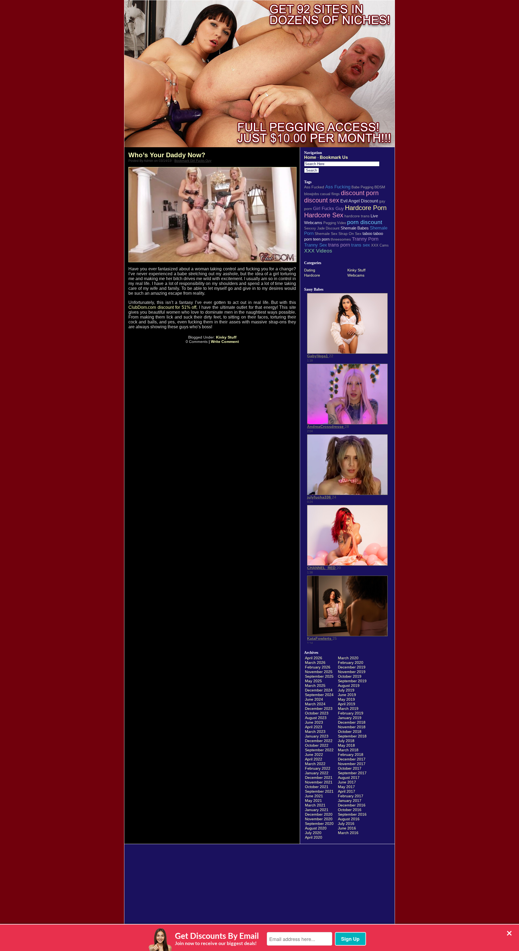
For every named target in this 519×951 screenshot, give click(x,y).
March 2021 (315, 805)
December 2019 (351, 667)
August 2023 (316, 718)
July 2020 (313, 833)
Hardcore (312, 275)
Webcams (355, 275)
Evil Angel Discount (359, 201)
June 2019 (347, 695)
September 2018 (352, 736)
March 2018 (348, 750)
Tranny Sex (315, 244)
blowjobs (311, 194)
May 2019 (346, 699)
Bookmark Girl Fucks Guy (192, 161)
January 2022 (316, 773)
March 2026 (315, 662)
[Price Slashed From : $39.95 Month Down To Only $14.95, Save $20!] (259, 145)
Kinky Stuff (226, 337)
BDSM (379, 187)
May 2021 (313, 800)
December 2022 (318, 741)
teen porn (321, 239)
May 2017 (346, 787)
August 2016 (349, 819)
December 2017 (351, 759)
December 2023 (318, 708)
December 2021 (318, 777)
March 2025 (315, 685)
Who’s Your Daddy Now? (166, 155)
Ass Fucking (337, 186)
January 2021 (316, 810)
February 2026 (317, 667)
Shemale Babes (355, 228)
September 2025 (319, 676)
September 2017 (352, 773)
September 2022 (319, 750)
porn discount (364, 222)
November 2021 (318, 782)
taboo (367, 233)
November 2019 (351, 672)
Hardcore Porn (366, 207)
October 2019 (349, 676)
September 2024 (319, 695)
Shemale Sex (326, 233)
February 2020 (350, 662)
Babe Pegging (362, 187)
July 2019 (346, 690)
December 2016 (351, 805)
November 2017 (351, 764)
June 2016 (347, 828)
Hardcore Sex (323, 215)
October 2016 (349, 810)
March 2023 (315, 731)
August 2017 (349, 777)
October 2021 (316, 787)
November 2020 (318, 819)
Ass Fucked (314, 187)
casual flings (330, 194)
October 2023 (316, 713)
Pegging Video (334, 223)
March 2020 (348, 658)
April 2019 (346, 704)
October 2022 (316, 745)
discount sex (321, 200)
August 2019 (349, 685)
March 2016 (348, 833)
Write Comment (225, 341)
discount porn (360, 192)
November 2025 (318, 672)
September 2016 (352, 814)
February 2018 (350, 754)
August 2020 (316, 828)
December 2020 (318, 814)
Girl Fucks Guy (328, 208)
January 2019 (349, 718)
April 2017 (346, 791)
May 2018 (346, 745)
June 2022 (314, 754)
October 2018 (349, 731)
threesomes (341, 239)
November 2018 (351, 727)
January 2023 (316, 736)
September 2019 (352, 681)
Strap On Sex (349, 233)
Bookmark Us (334, 157)
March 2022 (315, 764)
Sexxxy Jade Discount (322, 228)
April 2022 (313, 759)
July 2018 (346, 741)
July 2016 (346, 823)
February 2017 (350, 796)
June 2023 (314, 722)
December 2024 (318, 690)
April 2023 (313, 727)
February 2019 (350, 713)
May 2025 (313, 681)
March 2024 (315, 704)
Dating (309, 270)
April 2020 (313, 837)
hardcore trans (357, 216)
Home (310, 157)
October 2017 (349, 768)
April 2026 (313, 658)
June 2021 (314, 796)
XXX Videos (318, 251)
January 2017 (349, 800)
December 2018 (351, 722)
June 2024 (314, 699)
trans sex (360, 244)
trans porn (339, 245)
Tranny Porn (365, 239)
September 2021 (319, 791)
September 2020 (319, 823)
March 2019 (348, 708)
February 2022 (317, 768)
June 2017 (347, 782)
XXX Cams (380, 245)
